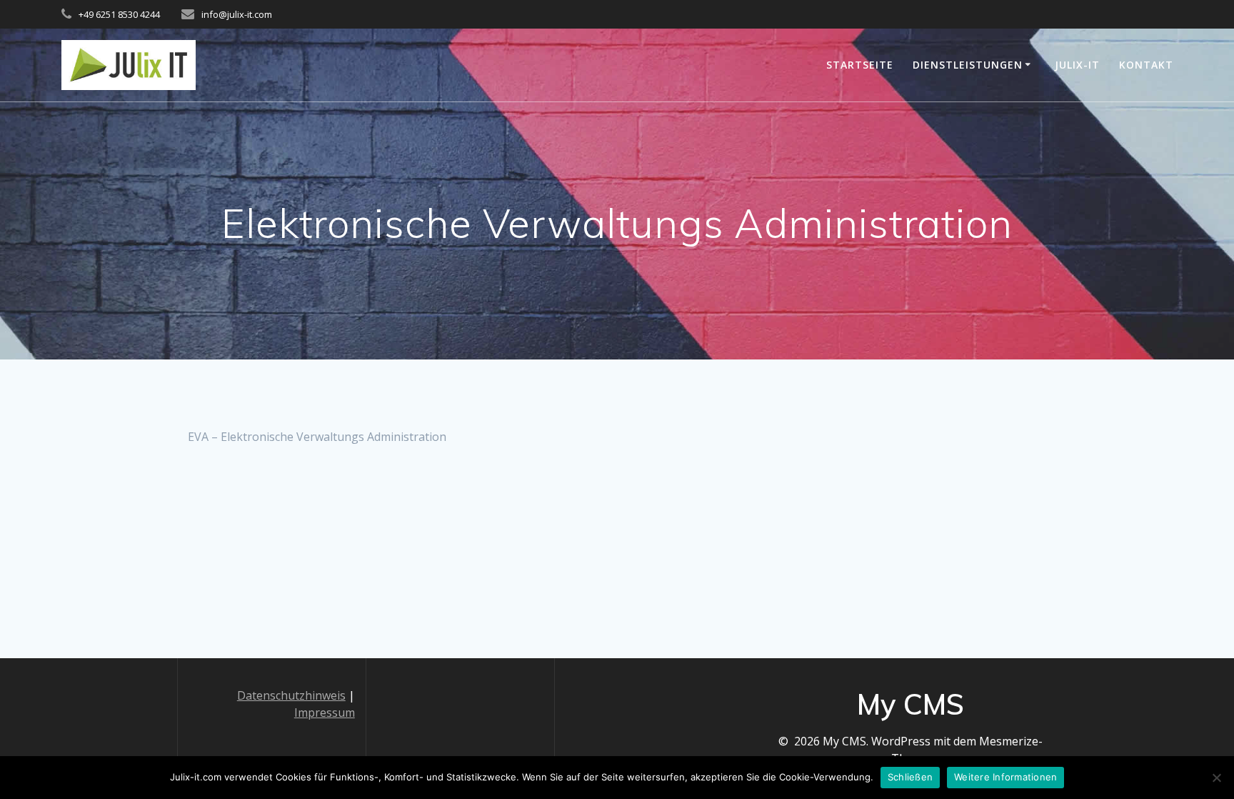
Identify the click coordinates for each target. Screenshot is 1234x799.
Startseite (859, 64)
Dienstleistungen (968, 64)
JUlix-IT (1077, 64)
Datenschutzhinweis (291, 695)
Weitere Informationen (1005, 777)
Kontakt (1146, 64)
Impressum (324, 712)
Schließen (910, 777)
